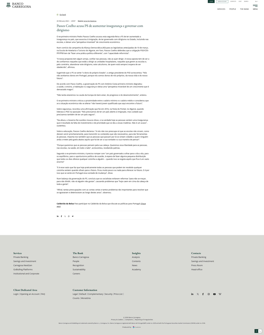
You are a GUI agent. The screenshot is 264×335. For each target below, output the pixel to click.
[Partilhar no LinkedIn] (58, 216)
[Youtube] (214, 294)
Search (246, 1)
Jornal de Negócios (90, 21)
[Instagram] (209, 294)
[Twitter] (198, 294)
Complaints (129, 320)
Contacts (233, 1)
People (232, 9)
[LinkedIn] (192, 294)
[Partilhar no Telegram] (72, 216)
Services (221, 9)
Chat (240, 1)
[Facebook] (203, 294)
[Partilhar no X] (65, 216)
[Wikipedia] (220, 294)
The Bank (244, 9)
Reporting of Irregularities (144, 320)
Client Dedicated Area (25, 290)
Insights (136, 253)
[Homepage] (18, 5)
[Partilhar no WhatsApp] (69, 216)
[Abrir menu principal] (255, 6)
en (256, 1)
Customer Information (85, 290)
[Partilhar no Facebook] (61, 216)
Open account (222, 1)
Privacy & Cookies (117, 320)
